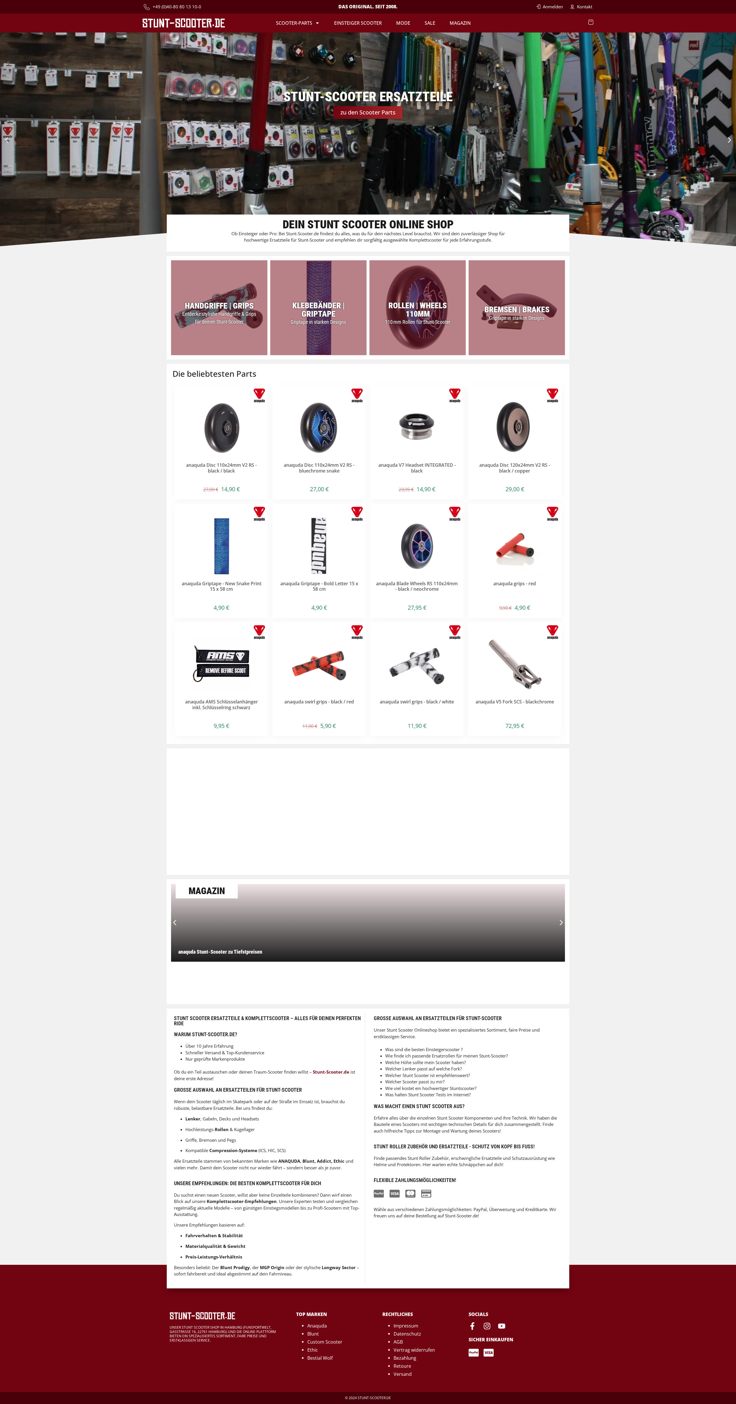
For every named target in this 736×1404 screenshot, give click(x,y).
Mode (403, 23)
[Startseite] (183, 22)
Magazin (460, 23)
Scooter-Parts (294, 23)
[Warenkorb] (591, 22)
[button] (6, 140)
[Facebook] (472, 1326)
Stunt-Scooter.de (331, 1072)
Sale (430, 23)
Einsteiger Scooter (358, 23)
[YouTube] (501, 1326)
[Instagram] (487, 1326)
